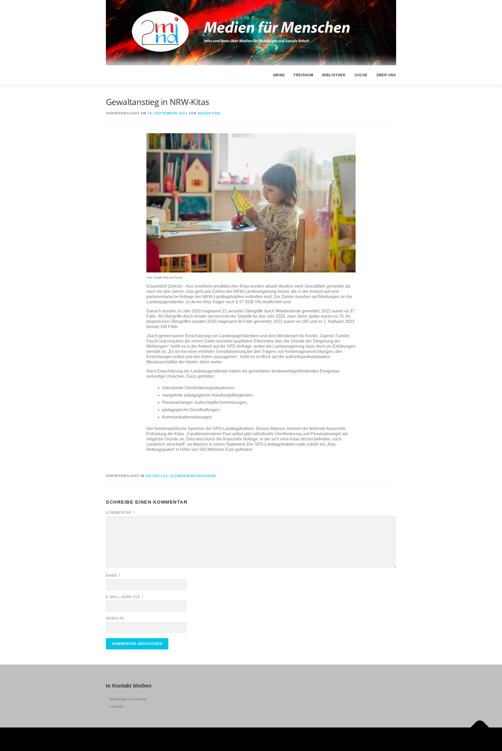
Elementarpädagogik (193, 476)
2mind (279, 75)
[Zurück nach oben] (480, 727)
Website (115, 618)
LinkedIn (117, 706)
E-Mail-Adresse (125, 597)
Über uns (386, 75)
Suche (361, 75)
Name (113, 576)
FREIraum (303, 75)
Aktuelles (157, 476)
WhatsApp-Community (128, 699)
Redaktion (209, 113)
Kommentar (120, 513)
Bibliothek (334, 75)
